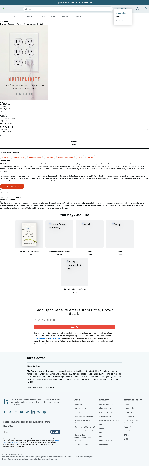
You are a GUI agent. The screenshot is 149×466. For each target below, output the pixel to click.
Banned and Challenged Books (83, 421)
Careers (102, 424)
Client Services (105, 408)
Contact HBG (104, 428)
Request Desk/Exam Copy (12, 186)
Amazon (5, 157)
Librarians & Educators (108, 412)
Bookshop (49, 157)
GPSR (126, 439)
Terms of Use (129, 404)
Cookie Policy (129, 412)
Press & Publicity (81, 444)
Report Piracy (129, 427)
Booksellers (103, 444)
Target (80, 157)
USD (123, 16)
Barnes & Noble (18, 157)
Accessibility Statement (83, 431)
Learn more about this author (39, 387)
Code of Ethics (129, 416)
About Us (78, 16)
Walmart (90, 157)
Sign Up (74, 327)
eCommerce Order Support (109, 416)
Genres (17, 16)
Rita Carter (7, 103)
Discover (41, 16)
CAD (123, 20)
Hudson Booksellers (65, 157)
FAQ (100, 432)
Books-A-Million (35, 157)
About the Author (7, 199)
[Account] (138, 9)
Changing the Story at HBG (84, 427)
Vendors (102, 436)
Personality (16, 197)
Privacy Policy (129, 408)
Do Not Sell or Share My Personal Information (133, 421)
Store (53, 16)
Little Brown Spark (7, 118)
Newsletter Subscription (83, 416)
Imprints (64, 16)
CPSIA (126, 435)
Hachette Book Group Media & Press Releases (82, 437)
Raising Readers (105, 440)
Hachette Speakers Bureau (109, 420)
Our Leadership (80, 408)
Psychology (5, 197)
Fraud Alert (128, 431)
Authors (28, 16)
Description (5, 160)
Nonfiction (4, 192)
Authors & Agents (106, 404)
